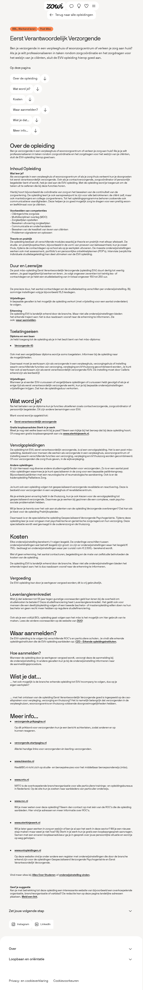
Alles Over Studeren (43, 875)
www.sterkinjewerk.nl (76, 433)
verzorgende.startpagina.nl (31, 742)
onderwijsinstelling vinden (74, 875)
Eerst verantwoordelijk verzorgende (36, 421)
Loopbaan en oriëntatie (26, 959)
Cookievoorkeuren (66, 981)
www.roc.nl (21, 801)
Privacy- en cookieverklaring (28, 981)
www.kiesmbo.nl (24, 761)
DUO (79, 620)
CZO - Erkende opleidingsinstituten (95, 641)
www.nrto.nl (22, 779)
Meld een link (29, 896)
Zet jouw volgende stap (26, 911)
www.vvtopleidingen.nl (28, 850)
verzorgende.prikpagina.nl (30, 721)
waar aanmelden (26, 320)
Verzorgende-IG (24, 345)
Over (12, 949)
